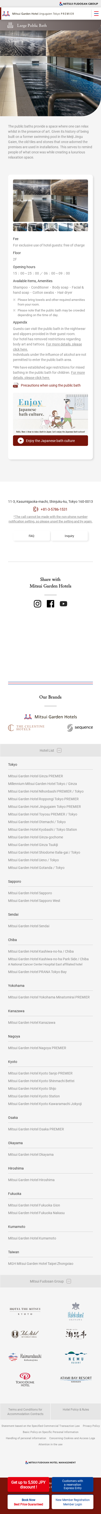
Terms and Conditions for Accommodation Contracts (25, 1411)
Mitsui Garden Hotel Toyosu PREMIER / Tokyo (42, 814)
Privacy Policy (91, 1426)
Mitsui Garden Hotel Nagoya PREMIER (37, 1047)
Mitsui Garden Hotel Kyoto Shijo (32, 1088)
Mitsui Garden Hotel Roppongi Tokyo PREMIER (43, 799)
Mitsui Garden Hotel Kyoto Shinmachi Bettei (41, 1080)
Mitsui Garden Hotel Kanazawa (31, 1022)
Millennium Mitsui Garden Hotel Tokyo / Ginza (42, 783)
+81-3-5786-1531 (54, 509)
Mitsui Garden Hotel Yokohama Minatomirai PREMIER (49, 997)
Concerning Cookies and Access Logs (72, 1438)
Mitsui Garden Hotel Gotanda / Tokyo (36, 867)
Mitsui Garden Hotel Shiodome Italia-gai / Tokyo (44, 852)
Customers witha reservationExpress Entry (72, 1484)
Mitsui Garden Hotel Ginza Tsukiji (33, 844)
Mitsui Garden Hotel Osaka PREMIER (36, 1129)
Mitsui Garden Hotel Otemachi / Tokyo (37, 821)
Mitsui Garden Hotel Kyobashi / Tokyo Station (42, 829)
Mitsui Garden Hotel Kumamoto (32, 1238)
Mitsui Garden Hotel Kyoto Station (34, 1096)
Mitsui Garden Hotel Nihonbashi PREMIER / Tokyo (46, 791)
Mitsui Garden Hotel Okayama (31, 1154)
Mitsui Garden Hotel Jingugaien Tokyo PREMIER (44, 806)
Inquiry (69, 536)
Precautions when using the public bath (51, 385)
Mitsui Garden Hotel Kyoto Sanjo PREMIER (40, 1073)
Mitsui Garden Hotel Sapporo (30, 893)
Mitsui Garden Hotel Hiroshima (31, 1179)
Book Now (28, 1502)
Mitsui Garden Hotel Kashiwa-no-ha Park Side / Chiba (48, 961)
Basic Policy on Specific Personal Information (50, 1432)
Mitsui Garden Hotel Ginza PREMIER (35, 776)
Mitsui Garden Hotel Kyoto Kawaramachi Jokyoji (45, 1103)
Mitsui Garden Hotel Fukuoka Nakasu (36, 1212)
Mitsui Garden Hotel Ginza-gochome (35, 837)
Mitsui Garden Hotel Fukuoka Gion (34, 1205)
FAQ (31, 536)
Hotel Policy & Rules (76, 1409)
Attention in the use (50, 1444)
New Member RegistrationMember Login (73, 1502)
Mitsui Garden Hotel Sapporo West (34, 900)
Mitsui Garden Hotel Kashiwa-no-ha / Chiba (41, 951)
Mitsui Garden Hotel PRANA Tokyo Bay (37, 971)
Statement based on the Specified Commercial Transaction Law (40, 1426)
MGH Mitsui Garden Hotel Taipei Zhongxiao (40, 1263)
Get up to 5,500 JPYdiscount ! (28, 1484)
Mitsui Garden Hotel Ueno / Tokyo (33, 860)
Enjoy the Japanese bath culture (50, 440)
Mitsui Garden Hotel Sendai (28, 926)
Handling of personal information (26, 1438)
